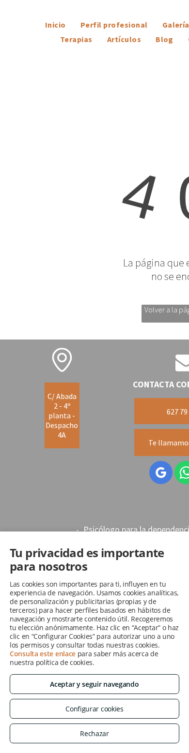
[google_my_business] (161, 474)
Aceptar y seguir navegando (94, 684)
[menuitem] (55, 24)
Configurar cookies (94, 708)
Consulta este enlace (43, 653)
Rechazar (94, 733)
